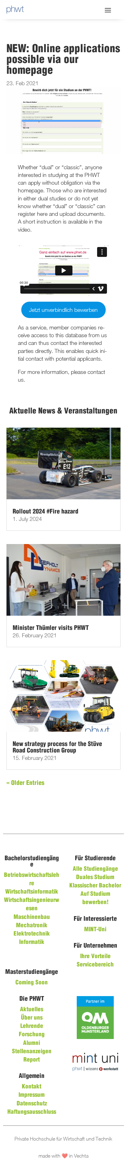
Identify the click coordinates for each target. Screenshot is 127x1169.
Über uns (32, 1018)
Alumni (31, 1043)
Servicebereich (95, 965)
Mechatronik (31, 925)
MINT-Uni (95, 929)
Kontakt (31, 1087)
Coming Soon (31, 983)
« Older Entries (25, 783)
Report (31, 1060)
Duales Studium (95, 877)
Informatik (31, 942)
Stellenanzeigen (31, 1051)
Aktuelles (31, 1009)
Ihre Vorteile (95, 956)
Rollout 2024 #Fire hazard (45, 512)
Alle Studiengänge (95, 869)
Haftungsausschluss (31, 1112)
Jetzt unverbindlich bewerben (63, 310)
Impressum (31, 1095)
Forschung (32, 1034)
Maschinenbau (32, 917)
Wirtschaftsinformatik (31, 892)
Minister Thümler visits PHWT (51, 628)
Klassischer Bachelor (95, 886)
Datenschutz (32, 1104)
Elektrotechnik (32, 934)
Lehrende (31, 1026)
